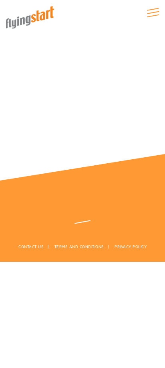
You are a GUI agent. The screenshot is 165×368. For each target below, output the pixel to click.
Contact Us (31, 246)
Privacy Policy (131, 246)
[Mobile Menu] (153, 12)
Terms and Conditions (79, 246)
